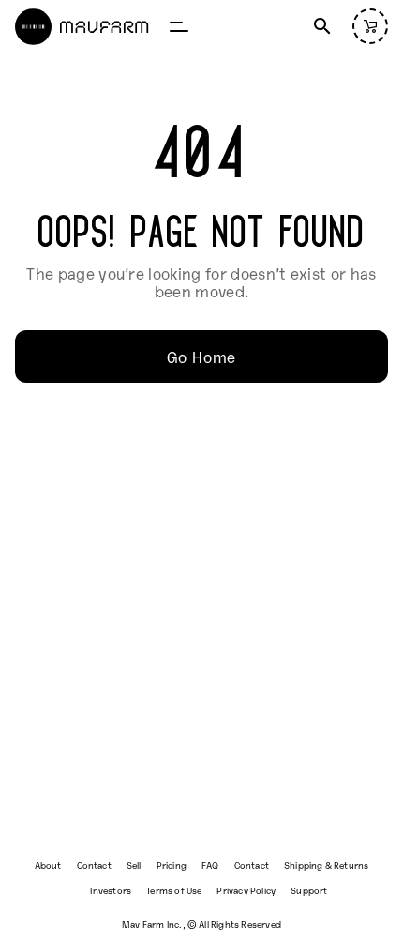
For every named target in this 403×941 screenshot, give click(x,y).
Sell (134, 864)
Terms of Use (174, 890)
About (48, 864)
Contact (94, 864)
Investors (110, 890)
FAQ (210, 864)
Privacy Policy (246, 890)
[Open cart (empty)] (370, 26)
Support (309, 890)
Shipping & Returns (326, 864)
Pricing (172, 864)
